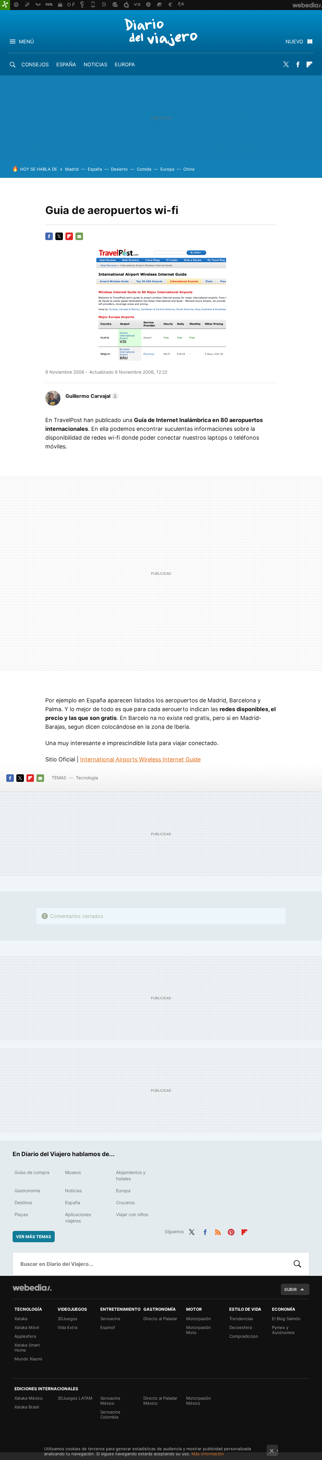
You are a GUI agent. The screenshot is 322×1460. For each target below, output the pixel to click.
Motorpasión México (198, 1401)
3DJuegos (67, 1318)
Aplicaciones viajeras (78, 1217)
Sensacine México (110, 1401)
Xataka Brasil (26, 1406)
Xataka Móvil (26, 1327)
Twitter (286, 64)
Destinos (23, 1202)
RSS (218, 1231)
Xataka (20, 1318)
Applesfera (25, 1336)
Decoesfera (240, 1327)
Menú (26, 41)
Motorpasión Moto (198, 1330)
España (66, 64)
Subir (290, 1289)
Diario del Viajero (161, 32)
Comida (144, 169)
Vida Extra (67, 1327)
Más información (208, 1453)
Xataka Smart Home (27, 1347)
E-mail (79, 236)
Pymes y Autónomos (283, 1330)
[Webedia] (32, 1287)
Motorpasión (198, 1318)
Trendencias (241, 1318)
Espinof (107, 1327)
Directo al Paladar (160, 1318)
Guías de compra (31, 1172)
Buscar (297, 1264)
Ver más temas (33, 1236)
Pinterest (231, 1231)
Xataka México (28, 1398)
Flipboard (309, 64)
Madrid (72, 169)
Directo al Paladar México (160, 1401)
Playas (21, 1214)
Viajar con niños (132, 1214)
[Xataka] (5, 5)
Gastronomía (27, 1190)
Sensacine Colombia (110, 1414)
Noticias (95, 64)
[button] (91, 396)
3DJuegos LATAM (75, 1398)
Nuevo (294, 41)
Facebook (298, 64)
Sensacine (110, 1318)
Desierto (119, 169)
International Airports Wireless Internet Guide (140, 759)
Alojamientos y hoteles (131, 1175)
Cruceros (125, 1202)
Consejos (35, 64)
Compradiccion (243, 1336)
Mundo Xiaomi (28, 1358)
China (188, 169)
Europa (125, 64)
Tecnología (87, 777)
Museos (73, 1172)
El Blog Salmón (286, 1318)
